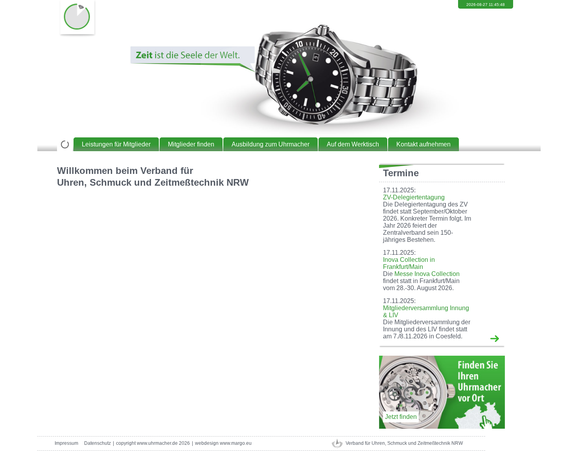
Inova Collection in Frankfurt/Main (409, 263)
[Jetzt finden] (442, 426)
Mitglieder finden (191, 144)
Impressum (66, 443)
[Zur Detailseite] (494, 338)
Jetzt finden (401, 416)
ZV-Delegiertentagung (414, 197)
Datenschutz (97, 443)
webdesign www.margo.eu (223, 443)
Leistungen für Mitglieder (116, 144)
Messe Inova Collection (427, 273)
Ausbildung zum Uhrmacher (270, 144)
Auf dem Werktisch (353, 144)
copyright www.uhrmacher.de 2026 (153, 443)
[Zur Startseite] (65, 144)
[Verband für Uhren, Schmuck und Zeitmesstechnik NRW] (76, 19)
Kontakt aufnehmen (423, 144)
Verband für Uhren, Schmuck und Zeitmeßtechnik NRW (404, 443)
